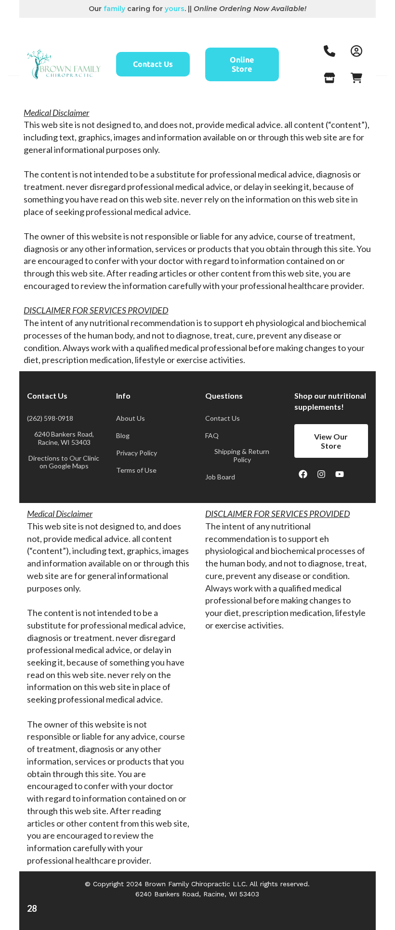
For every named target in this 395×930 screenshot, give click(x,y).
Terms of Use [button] (136, 470)
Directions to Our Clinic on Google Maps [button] (63, 462)
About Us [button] (130, 418)
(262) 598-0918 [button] (50, 418)
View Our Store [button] (331, 441)
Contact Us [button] (153, 64)
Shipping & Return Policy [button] (241, 456)
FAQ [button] (212, 436)
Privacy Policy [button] (136, 453)
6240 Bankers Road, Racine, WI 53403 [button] (64, 438)
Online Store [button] (242, 64)
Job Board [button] (220, 477)
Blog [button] (123, 436)
